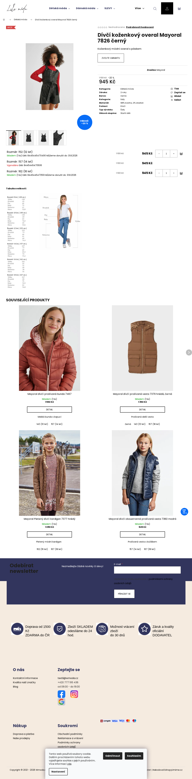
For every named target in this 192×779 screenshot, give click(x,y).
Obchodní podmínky (70, 734)
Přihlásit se (124, 593)
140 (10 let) (42, 424)
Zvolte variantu (111, 58)
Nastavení (58, 771)
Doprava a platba (23, 734)
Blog (15, 686)
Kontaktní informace (25, 678)
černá (128, 424)
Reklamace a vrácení (70, 738)
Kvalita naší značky (24, 682)
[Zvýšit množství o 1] (173, 153)
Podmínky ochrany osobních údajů (69, 744)
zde (69, 764)
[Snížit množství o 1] (159, 153)
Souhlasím (134, 756)
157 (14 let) (57, 424)
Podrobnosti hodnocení (140, 27)
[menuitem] (59, 8)
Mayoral (161, 69)
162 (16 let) (42, 549)
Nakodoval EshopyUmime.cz (167, 770)
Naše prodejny (21, 738)
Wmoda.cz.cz (43, 769)
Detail (49, 409)
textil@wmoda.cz (68, 678)
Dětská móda (127, 88)
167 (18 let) (154, 424)
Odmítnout (112, 756)
